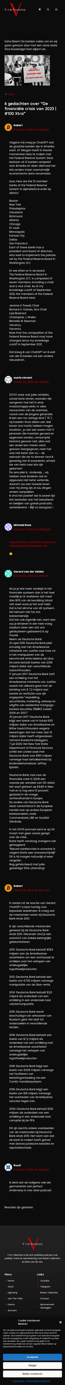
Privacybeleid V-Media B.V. (38, 1381)
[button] (60, 1322)
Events (11, 1304)
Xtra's (11, 1286)
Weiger (32, 1365)
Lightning (12, 1292)
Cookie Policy (19, 1381)
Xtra (11, 94)
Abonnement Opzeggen (47, 1306)
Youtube (44, 1280)
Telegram (45, 1286)
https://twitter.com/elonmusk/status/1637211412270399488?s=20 (32, 544)
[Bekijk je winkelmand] (40, 9)
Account (12, 1310)
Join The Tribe (15, 1298)
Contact (44, 1298)
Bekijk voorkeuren (33, 1373)
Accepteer (32, 1357)
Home (11, 1280)
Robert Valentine (49, 1292)
